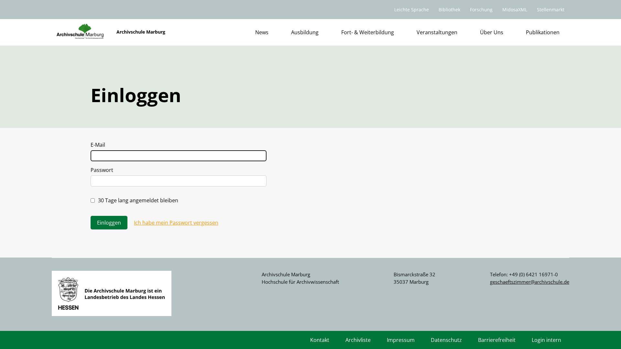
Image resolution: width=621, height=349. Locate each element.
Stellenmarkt (550, 9)
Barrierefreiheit (497, 340)
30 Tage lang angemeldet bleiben (138, 200)
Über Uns (491, 32)
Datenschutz (446, 340)
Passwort (102, 170)
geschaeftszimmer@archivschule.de (529, 282)
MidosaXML (514, 9)
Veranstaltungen (437, 32)
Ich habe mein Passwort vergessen (176, 222)
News (261, 32)
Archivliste (358, 340)
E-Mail (98, 144)
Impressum (401, 340)
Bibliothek (449, 9)
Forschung (481, 9)
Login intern (546, 340)
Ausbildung (305, 32)
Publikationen (543, 32)
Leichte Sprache (411, 9)
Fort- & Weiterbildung (367, 32)
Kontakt (319, 340)
